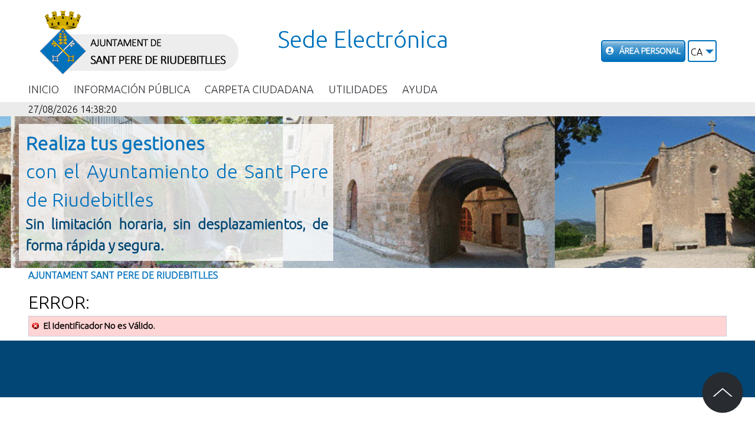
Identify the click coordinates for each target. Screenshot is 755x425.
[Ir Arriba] (722, 392)
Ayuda (420, 89)
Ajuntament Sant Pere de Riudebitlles (123, 275)
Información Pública (132, 89)
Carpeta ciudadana (259, 89)
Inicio (43, 89)
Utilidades (358, 89)
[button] (702, 51)
